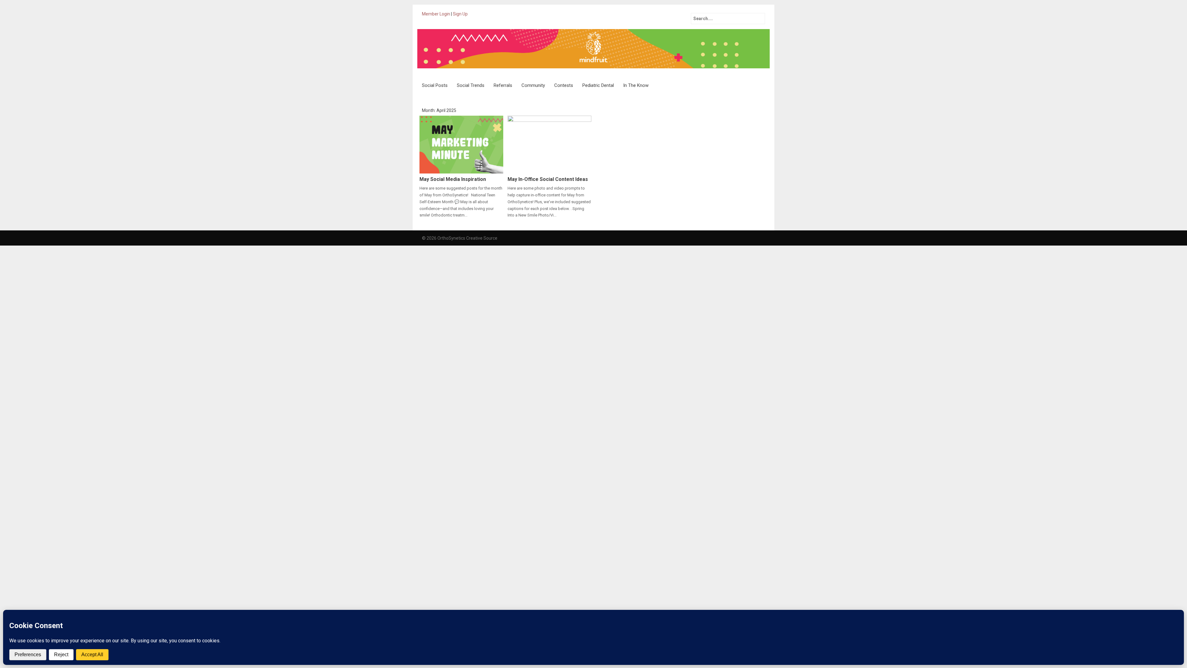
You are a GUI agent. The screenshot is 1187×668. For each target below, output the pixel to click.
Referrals (503, 85)
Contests (563, 85)
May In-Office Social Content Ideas (548, 179)
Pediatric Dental (598, 85)
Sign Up (460, 13)
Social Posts (435, 85)
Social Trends (470, 85)
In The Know (636, 85)
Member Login (436, 13)
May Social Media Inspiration (452, 179)
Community (533, 85)
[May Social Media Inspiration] (461, 144)
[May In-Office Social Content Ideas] (549, 144)
